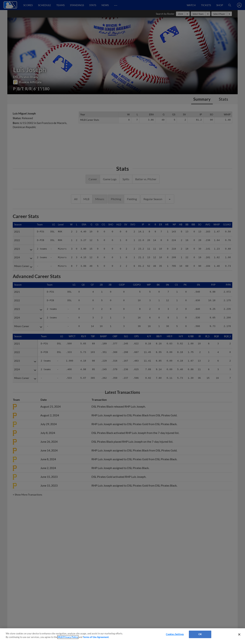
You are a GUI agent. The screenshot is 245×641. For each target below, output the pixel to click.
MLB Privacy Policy (68, 637)
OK (200, 634)
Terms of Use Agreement (96, 637)
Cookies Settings (175, 634)
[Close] (239, 634)
